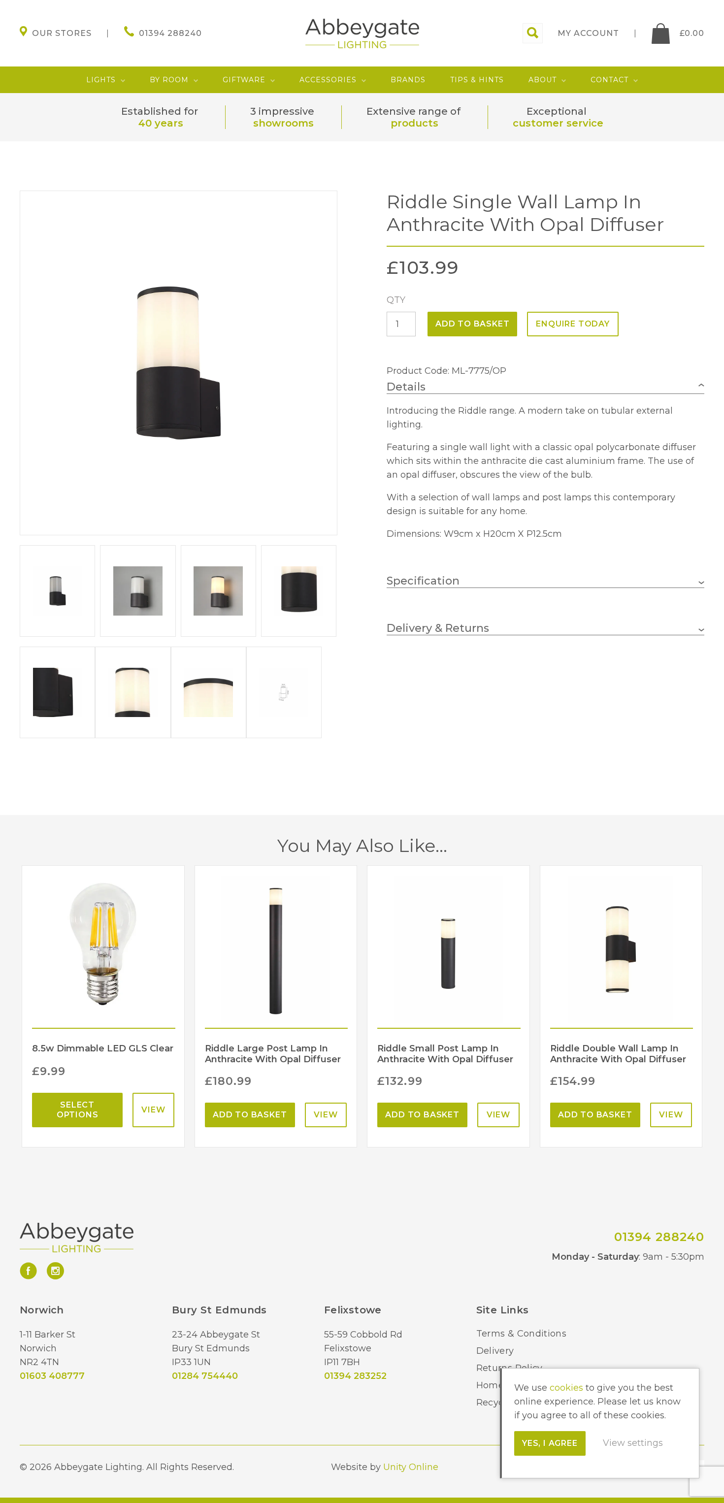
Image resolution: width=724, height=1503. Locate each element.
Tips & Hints (477, 79)
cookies (566, 1387)
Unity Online (410, 1467)
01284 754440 (205, 1376)
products (414, 123)
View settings (633, 1443)
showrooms (283, 123)
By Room (169, 79)
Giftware (244, 79)
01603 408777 (52, 1376)
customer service (558, 123)
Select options (78, 1109)
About (542, 79)
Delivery (495, 1350)
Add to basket (472, 323)
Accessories (328, 79)
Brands (408, 79)
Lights (101, 79)
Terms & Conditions (521, 1333)
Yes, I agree (550, 1443)
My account (588, 33)
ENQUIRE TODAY (572, 323)
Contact (609, 79)
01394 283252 (355, 1376)
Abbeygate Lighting (362, 33)
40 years (160, 123)
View (153, 1109)
